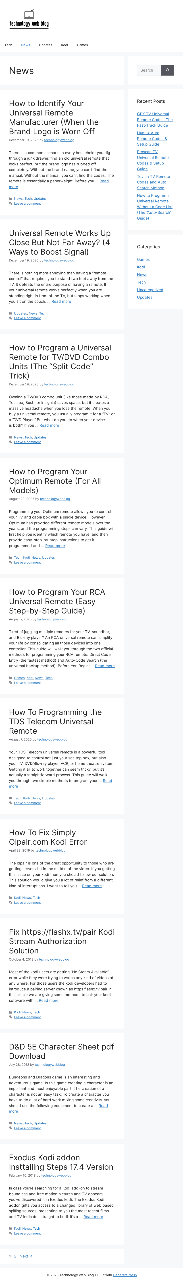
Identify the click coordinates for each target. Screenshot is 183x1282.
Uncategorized (150, 290)
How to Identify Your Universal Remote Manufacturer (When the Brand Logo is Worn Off (54, 117)
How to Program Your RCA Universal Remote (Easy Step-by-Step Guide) (57, 601)
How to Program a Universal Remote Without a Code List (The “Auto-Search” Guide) (155, 206)
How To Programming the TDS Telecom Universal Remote (55, 721)
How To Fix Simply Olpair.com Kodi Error (48, 837)
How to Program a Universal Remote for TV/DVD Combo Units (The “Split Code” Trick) (60, 361)
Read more (61, 301)
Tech (8, 45)
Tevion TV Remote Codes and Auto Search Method (153, 182)
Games (82, 45)
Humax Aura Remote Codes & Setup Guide (152, 138)
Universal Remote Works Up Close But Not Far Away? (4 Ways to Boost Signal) (60, 242)
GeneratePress (125, 1275)
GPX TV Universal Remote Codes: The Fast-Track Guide (155, 120)
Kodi (64, 45)
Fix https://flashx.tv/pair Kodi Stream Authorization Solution (62, 941)
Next (26, 1256)
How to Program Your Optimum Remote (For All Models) (55, 481)
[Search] (167, 70)
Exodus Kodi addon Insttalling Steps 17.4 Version (61, 1162)
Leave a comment (27, 203)
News (25, 45)
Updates (45, 45)
